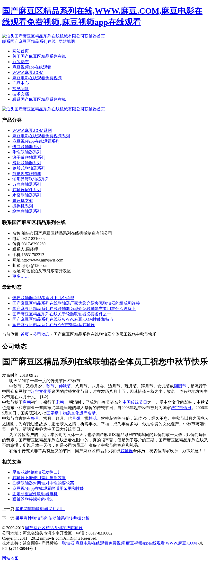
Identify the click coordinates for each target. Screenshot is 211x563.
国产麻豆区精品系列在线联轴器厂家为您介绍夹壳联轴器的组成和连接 (76, 303)
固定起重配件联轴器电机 (35, 494)
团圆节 (180, 386)
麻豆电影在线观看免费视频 (37, 78)
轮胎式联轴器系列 (28, 168)
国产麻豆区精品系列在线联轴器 (54, 528)
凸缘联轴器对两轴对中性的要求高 (43, 483)
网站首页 (20, 51)
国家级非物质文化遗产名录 (71, 413)
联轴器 (126, 451)
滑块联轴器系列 (26, 163)
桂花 (93, 418)
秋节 (50, 386)
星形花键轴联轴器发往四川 (37, 472)
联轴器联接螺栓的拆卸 (33, 499)
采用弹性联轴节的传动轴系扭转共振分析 (52, 518)
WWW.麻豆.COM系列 (32, 130)
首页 (25, 334)
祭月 (35, 418)
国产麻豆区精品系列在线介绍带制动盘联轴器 (53, 325)
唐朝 (27, 402)
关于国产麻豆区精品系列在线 (39, 56)
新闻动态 (20, 62)
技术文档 (20, 94)
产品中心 (20, 83)
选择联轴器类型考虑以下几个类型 (43, 298)
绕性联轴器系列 (26, 211)
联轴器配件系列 (26, 190)
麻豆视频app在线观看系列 (35, 141)
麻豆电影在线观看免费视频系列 (41, 136)
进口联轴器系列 (26, 146)
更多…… (20, 276)
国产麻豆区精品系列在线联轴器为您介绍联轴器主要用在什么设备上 (74, 308)
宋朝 (60, 402)
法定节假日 (181, 407)
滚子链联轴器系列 (28, 157)
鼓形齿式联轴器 (26, 173)
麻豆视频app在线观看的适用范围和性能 (48, 488)
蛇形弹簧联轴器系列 (30, 179)
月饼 (76, 418)
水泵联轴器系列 (26, 195)
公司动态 (41, 334)
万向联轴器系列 (26, 184)
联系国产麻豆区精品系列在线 (29, 41)
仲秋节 (65, 386)
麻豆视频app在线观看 (31, 67)
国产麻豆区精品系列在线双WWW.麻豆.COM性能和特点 (62, 319)
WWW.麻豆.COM (27, 72)
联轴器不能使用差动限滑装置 (39, 477)
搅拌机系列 (22, 206)
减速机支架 (22, 200)
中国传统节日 (134, 402)
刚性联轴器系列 (26, 152)
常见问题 (20, 88)
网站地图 (66, 41)
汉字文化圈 (41, 391)
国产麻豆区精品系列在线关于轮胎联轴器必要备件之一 (61, 314)
